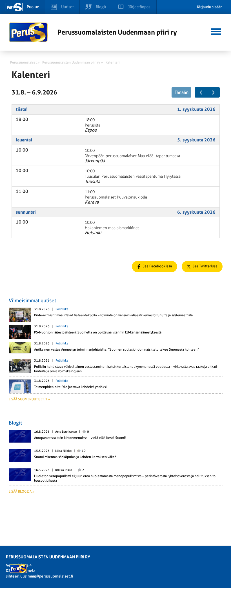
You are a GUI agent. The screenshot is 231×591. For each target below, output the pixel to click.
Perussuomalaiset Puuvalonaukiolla (116, 197)
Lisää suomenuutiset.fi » (29, 399)
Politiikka (61, 309)
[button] (216, 31)
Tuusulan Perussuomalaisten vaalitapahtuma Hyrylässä (133, 176)
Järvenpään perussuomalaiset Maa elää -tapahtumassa (132, 156)
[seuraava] (213, 92)
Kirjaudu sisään (210, 7)
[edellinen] (201, 92)
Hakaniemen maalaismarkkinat (112, 227)
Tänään (181, 92)
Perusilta (92, 125)
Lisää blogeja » (21, 491)
